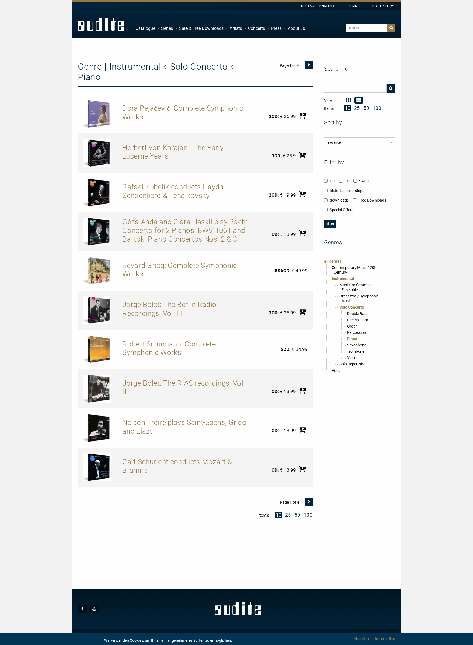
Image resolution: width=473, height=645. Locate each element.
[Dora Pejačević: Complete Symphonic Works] (97, 113)
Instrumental (343, 278)
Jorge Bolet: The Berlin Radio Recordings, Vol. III (169, 308)
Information (385, 639)
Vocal (336, 370)
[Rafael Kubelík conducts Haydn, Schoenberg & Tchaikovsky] (97, 192)
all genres (332, 261)
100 (308, 515)
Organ (352, 326)
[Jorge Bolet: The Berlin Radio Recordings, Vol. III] (97, 310)
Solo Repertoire (352, 364)
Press (276, 28)
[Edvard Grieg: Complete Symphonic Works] (97, 270)
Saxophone (356, 345)
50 (297, 515)
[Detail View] (348, 100)
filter (330, 223)
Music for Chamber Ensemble (355, 287)
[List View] (358, 100)
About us (296, 28)
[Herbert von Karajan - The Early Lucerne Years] (97, 153)
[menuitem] (145, 28)
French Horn (357, 320)
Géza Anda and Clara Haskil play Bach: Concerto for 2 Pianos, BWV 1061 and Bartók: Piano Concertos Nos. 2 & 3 (184, 230)
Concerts (256, 28)
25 (288, 515)
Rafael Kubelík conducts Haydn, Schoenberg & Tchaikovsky (173, 191)
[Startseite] (101, 24)
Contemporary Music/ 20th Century (355, 270)
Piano (352, 339)
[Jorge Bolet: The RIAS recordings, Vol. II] (97, 388)
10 (279, 515)
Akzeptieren (364, 639)
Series (167, 28)
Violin (351, 358)
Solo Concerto (351, 307)
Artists (236, 28)
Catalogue (145, 28)
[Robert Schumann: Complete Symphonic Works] (97, 349)
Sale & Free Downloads (201, 28)
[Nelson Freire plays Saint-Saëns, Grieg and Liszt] (97, 427)
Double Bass (357, 313)
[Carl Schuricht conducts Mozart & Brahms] (97, 467)
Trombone (355, 351)
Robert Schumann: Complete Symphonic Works (169, 348)
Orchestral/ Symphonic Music (359, 298)
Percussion (356, 332)
